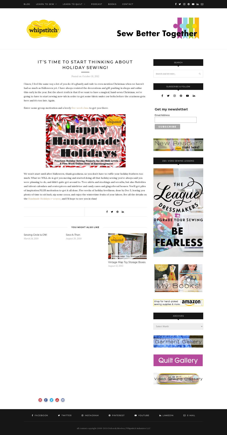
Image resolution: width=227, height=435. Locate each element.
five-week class (80, 107)
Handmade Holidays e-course (44, 198)
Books (112, 4)
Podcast (96, 4)
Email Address (162, 115)
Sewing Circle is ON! (35, 234)
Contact (127, 4)
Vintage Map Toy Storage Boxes (126, 262)
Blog (27, 4)
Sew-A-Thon (73, 234)
